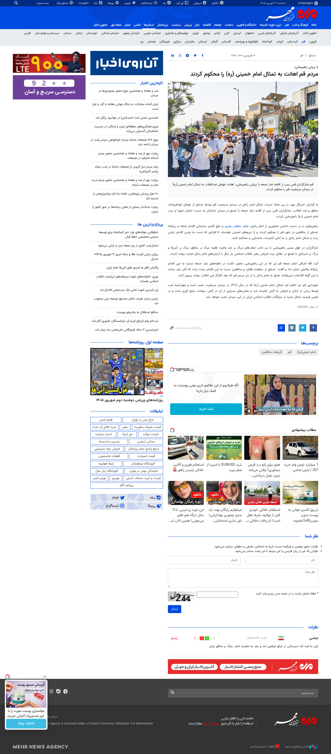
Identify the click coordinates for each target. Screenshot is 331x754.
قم (303, 41)
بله (165, 3)
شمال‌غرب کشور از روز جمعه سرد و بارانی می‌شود (128, 245)
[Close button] (44, 676)
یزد (141, 41)
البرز (226, 33)
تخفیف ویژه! (26, 723)
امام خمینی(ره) (306, 352)
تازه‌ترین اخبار (151, 83)
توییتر (127, 3)
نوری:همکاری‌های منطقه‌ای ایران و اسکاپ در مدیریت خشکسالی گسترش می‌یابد (126, 129)
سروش (198, 3)
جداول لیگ (62, 3)
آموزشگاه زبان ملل (106, 471)
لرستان (202, 41)
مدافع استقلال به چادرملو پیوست (137, 312)
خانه (313, 25)
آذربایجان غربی (267, 33)
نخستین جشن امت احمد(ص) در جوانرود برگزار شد (126, 117)
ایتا (96, 3)
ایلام (217, 33)
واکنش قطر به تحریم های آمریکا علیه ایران (132, 267)
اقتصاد (207, 25)
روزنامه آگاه (127, 485)
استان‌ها (149, 25)
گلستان (226, 41)
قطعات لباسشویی (109, 456)
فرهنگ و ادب (300, 25)
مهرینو (116, 478)
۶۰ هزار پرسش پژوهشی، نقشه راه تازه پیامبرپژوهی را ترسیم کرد (125, 196)
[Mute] (256, 411)
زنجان (79, 33)
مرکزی (177, 41)
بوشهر (206, 33)
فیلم (127, 25)
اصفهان (249, 33)
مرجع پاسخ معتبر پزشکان (143, 448)
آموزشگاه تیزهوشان (143, 463)
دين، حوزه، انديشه (270, 25)
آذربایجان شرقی (289, 33)
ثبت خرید (206, 409)
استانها (312, 56)
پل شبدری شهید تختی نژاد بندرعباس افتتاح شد (129, 290)
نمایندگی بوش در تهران (144, 471)
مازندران (189, 41)
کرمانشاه (267, 41)
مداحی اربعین (146, 441)
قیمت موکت (150, 434)
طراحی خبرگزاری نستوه (297, 747)
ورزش (187, 25)
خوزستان (92, 33)
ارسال (174, 609)
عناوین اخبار (309, 33)
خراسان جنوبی (152, 33)
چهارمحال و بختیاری (176, 33)
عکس (137, 25)
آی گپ (180, 3)
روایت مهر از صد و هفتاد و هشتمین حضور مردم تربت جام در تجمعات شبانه (124, 182)
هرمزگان (164, 41)
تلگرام (215, 3)
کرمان (279, 41)
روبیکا (111, 3)
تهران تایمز (99, 478)
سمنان (67, 33)
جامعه (217, 25)
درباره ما (52, 716)
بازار (197, 25)
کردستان (292, 41)
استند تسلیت (103, 434)
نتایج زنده (84, 3)
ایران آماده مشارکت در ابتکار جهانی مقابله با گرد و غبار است (125, 106)
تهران (195, 33)
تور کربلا (127, 434)
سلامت (229, 25)
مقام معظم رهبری (237, 226)
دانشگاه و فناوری (246, 25)
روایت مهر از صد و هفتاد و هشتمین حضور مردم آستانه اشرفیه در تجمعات (128, 156)
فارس (27, 33)
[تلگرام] (65, 692)
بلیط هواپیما (106, 463)
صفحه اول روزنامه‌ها (146, 342)
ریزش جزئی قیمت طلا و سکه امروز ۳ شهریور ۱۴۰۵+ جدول (126, 256)
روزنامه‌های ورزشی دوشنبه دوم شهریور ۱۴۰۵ (129, 400)
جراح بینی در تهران (143, 419)
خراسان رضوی (131, 33)
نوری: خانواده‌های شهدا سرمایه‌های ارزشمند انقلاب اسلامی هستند (127, 279)
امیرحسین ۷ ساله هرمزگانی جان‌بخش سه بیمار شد (126, 329)
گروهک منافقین (272, 352)
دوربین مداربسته (109, 441)
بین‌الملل (162, 25)
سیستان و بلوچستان (47, 33)
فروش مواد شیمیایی (107, 448)
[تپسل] (172, 369)
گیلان (214, 41)
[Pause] (249, 411)
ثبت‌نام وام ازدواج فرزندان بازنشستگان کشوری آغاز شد (125, 321)
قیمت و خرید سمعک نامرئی (143, 478)
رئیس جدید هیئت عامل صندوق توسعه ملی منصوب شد (126, 301)
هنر (287, 25)
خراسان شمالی (110, 33)
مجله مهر (116, 25)
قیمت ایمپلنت (146, 456)
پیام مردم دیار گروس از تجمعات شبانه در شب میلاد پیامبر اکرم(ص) (126, 169)
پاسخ (174, 638)
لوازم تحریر (105, 419)
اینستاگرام (147, 3)
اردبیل (237, 33)
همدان (152, 41)
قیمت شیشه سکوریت (147, 427)
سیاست (176, 25)
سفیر (125, 427)
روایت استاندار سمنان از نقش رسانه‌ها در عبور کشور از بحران (125, 209)
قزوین (312, 41)
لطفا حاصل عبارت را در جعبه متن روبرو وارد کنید (287, 594)
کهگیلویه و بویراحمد (246, 41)
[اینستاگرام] (51, 692)
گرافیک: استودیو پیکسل (262, 747)
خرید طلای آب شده (104, 427)
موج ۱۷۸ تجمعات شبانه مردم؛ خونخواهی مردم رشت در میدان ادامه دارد (124, 142)
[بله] (58, 692)
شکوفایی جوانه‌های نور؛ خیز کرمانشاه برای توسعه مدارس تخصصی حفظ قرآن (128, 234)
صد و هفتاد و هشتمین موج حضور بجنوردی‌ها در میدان (128, 93)
